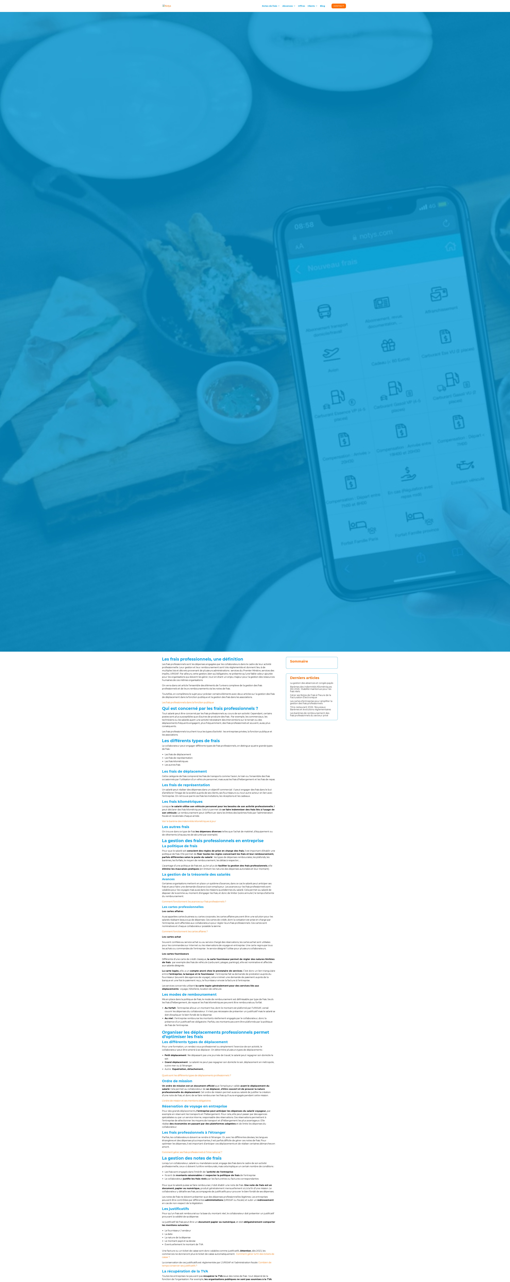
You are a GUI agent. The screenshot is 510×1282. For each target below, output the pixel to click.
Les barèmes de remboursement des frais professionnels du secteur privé (309, 714)
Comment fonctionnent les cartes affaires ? (185, 931)
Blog (322, 6)
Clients (311, 6)
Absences (287, 6)
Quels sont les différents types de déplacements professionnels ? (196, 1075)
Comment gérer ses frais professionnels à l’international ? (192, 1152)
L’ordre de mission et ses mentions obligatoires (186, 1100)
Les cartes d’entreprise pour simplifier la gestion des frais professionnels (311, 702)
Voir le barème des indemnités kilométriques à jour (189, 821)
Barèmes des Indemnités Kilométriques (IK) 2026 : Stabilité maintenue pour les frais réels (311, 689)
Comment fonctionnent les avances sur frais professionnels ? (194, 901)
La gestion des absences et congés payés (311, 683)
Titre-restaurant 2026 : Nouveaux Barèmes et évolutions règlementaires (310, 708)
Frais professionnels (180, 322)
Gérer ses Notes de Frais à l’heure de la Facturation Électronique (310, 696)
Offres (301, 6)
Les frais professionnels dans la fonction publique (188, 702)
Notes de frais (269, 6)
